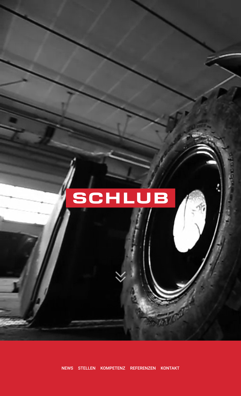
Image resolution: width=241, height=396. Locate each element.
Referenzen (143, 368)
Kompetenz (112, 368)
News (67, 368)
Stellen (87, 368)
